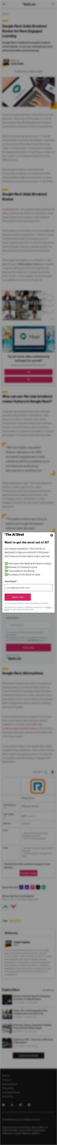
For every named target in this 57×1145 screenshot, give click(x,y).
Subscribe (18, 596)
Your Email (11, 581)
